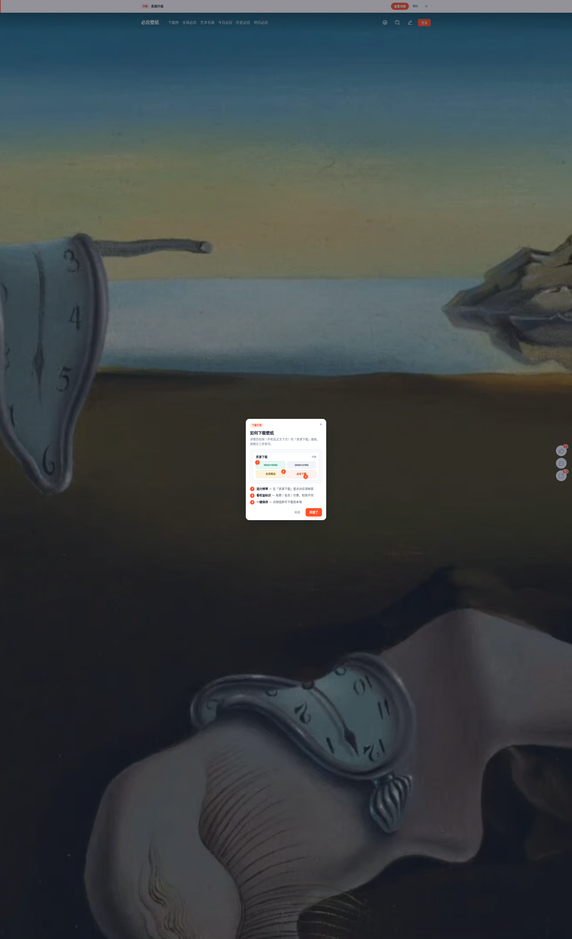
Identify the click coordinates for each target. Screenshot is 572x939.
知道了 (313, 512)
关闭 (297, 512)
